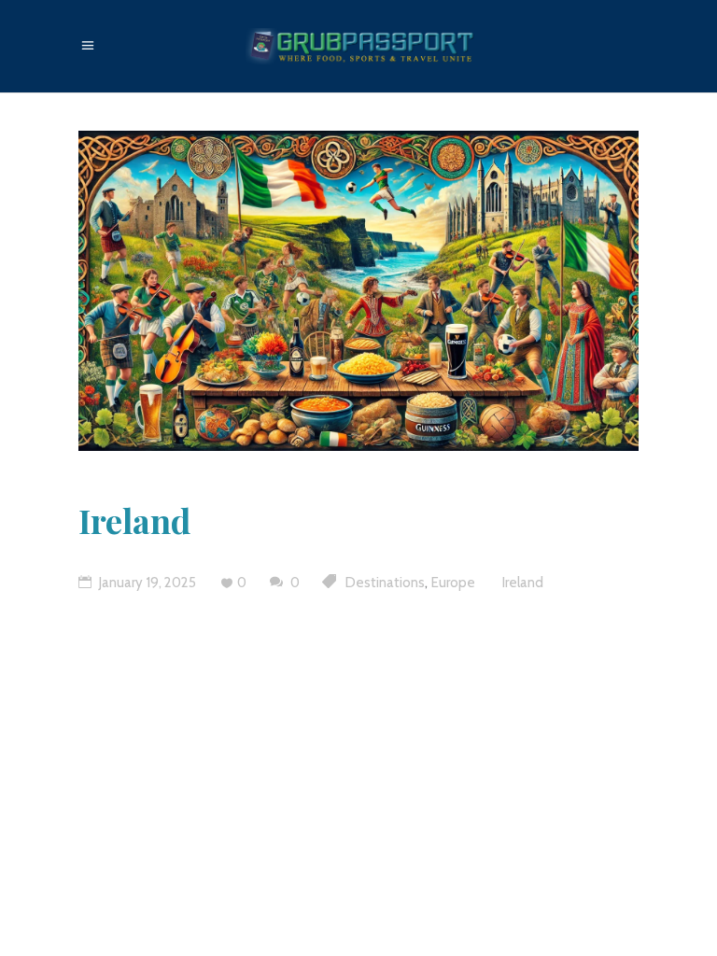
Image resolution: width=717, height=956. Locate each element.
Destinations (385, 582)
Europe (453, 582)
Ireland (134, 520)
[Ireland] (358, 291)
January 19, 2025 (146, 582)
